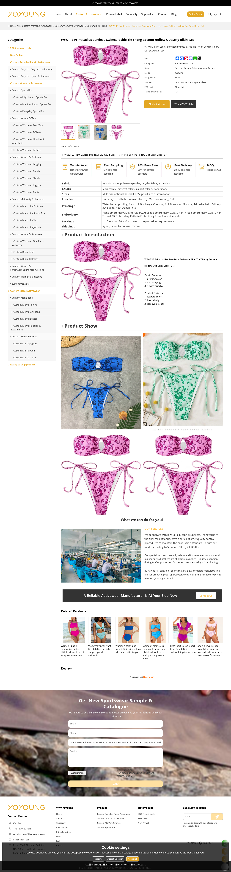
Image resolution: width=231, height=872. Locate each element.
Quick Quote (196, 14)
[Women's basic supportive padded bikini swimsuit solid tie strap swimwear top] (74, 630)
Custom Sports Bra (106, 827)
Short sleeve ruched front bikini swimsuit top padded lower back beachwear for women (210, 650)
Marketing (137, 864)
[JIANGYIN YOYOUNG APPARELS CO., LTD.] (26, 14)
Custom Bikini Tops (97, 25)
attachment (78, 773)
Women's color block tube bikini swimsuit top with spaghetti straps (128, 649)
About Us (60, 818)
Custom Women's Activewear (37, 25)
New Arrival (143, 822)
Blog (174, 14)
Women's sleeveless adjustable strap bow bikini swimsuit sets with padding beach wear (154, 652)
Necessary (96, 864)
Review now (148, 677)
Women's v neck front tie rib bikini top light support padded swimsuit (99, 650)
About (68, 14)
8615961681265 (21, 839)
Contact (162, 14)
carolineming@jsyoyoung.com (29, 834)
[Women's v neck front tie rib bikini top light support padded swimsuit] (101, 630)
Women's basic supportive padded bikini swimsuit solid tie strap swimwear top (73, 650)
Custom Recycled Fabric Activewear (113, 814)
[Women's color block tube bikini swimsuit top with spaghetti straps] (128, 630)
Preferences (123, 864)
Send (116, 783)
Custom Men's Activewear (109, 822)
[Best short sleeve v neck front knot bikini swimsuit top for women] (183, 630)
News (58, 836)
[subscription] (217, 816)
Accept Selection (115, 859)
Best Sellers (143, 818)
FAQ (58, 841)
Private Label (114, 14)
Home (57, 14)
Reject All (98, 859)
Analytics (109, 864)
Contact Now (158, 104)
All (18, 25)
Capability (132, 14)
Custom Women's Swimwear (69, 25)
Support (146, 14)
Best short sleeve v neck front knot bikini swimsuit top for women (183, 649)
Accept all (132, 859)
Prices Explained (63, 832)
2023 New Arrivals (146, 814)
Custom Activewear (87, 14)
